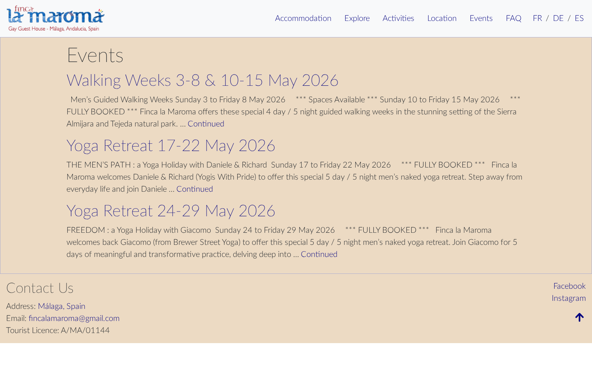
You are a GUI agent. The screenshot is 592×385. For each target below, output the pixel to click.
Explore (357, 18)
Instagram (569, 298)
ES (579, 18)
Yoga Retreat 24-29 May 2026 (170, 211)
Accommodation (303, 18)
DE (558, 18)
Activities (398, 18)
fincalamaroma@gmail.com (74, 319)
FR (537, 18)
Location (442, 18)
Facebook (569, 286)
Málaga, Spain (61, 306)
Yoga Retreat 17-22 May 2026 (170, 146)
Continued (206, 124)
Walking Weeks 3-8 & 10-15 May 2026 (202, 81)
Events (481, 18)
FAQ (514, 18)
